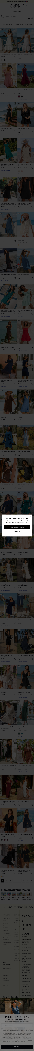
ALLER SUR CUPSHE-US (17, 527)
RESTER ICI (17, 532)
